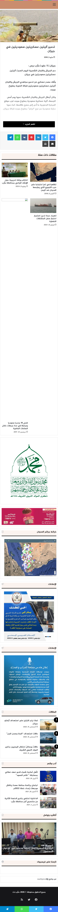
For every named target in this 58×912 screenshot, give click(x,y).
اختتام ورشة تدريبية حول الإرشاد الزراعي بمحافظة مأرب (15, 181)
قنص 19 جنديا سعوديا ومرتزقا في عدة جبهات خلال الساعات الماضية (15, 425)
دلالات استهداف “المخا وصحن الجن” (22, 733)
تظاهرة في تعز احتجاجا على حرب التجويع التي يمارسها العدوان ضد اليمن (43, 187)
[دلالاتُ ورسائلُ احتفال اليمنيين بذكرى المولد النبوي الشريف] (48, 751)
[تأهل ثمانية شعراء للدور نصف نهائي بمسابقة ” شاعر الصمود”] (48, 776)
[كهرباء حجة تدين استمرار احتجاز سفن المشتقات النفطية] (43, 205)
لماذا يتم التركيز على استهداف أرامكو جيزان (21, 722)
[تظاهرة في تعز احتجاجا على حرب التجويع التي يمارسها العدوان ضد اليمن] (43, 172)
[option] (29, 838)
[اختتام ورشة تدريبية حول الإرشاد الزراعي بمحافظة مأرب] (15, 170)
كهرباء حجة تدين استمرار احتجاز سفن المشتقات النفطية (45, 218)
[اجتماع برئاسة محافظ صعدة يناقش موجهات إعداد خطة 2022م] (48, 789)
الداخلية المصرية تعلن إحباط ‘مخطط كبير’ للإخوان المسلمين (29, 850)
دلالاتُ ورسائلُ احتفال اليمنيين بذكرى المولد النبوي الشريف (21, 748)
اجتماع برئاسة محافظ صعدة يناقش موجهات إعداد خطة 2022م (22, 787)
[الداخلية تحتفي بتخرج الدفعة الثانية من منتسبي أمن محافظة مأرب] (48, 802)
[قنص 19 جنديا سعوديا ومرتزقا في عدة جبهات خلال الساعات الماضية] (15, 309)
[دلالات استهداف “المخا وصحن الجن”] (48, 737)
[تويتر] (45, 137)
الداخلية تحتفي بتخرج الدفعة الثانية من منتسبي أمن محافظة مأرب (21, 800)
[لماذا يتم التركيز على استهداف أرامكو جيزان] (48, 724)
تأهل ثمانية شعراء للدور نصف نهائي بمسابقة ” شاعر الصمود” (21, 773)
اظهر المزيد (29, 124)
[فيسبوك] (52, 137)
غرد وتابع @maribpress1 (46, 879)
